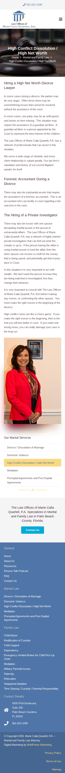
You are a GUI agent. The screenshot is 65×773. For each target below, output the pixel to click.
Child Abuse (11, 635)
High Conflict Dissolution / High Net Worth (30, 462)
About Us (9, 561)
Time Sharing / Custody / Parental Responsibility (31, 688)
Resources (10, 566)
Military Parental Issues (17, 668)
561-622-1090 (20, 723)
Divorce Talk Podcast (16, 570)
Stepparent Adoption (15, 683)
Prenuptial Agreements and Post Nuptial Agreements (29, 480)
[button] (60, 19)
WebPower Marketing (39, 744)
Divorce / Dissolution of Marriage (25, 447)
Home (7, 556)
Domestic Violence (17, 455)
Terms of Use (53, 761)
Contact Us (10, 580)
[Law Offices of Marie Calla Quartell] (19, 19)
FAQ (6, 575)
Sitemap (56, 769)
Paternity (9, 673)
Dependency (11, 650)
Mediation (12, 470)
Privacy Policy (53, 752)
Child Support (11, 645)
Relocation (10, 678)
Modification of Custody (17, 640)
